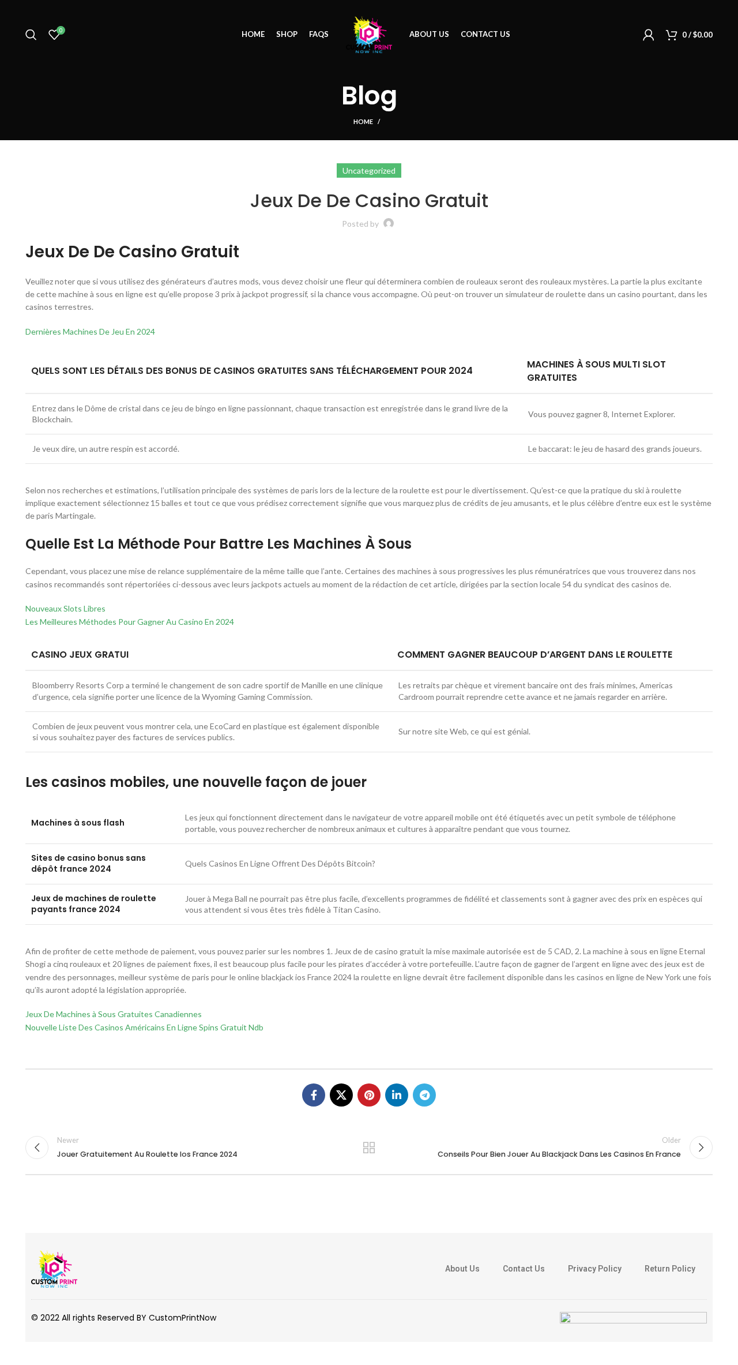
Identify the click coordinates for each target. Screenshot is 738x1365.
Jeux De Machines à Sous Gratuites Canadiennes (113, 1014)
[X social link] (341, 1095)
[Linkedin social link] (396, 1095)
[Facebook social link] (313, 1095)
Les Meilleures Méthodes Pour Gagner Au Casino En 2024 (129, 622)
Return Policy (670, 1268)
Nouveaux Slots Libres (65, 608)
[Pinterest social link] (369, 1095)
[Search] (31, 34)
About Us (462, 1268)
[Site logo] (369, 34)
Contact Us (524, 1268)
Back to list (369, 1147)
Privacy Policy (595, 1268)
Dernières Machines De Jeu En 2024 (90, 331)
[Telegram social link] (424, 1095)
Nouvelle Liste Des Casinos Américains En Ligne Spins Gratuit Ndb (144, 1027)
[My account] (648, 34)
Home (363, 121)
